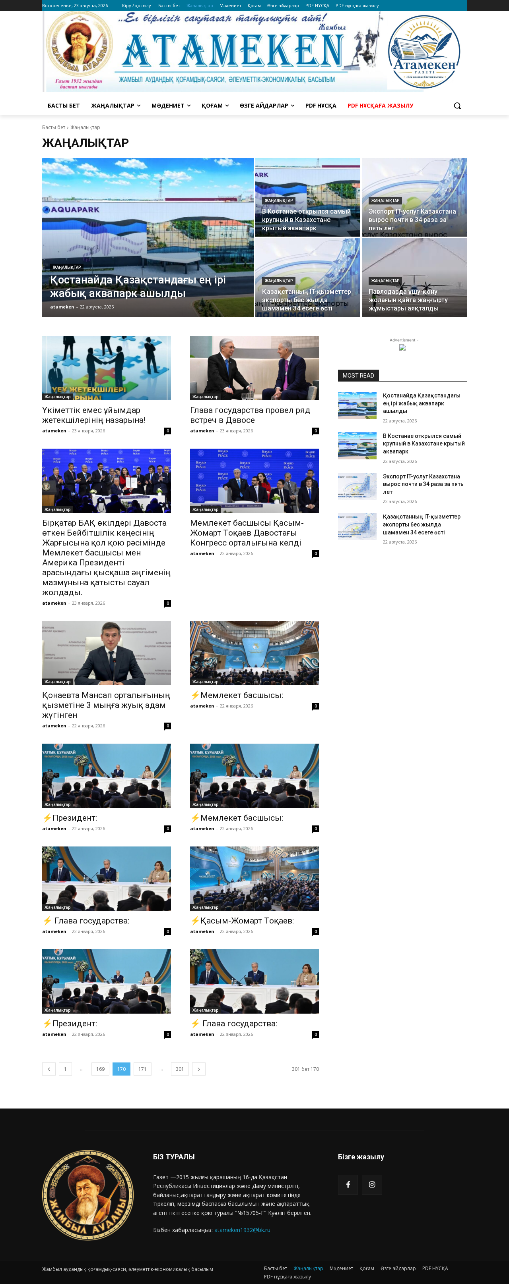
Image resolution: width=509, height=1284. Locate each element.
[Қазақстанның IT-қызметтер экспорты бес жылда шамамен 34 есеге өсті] (307, 277)
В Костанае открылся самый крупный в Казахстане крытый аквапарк (424, 444)
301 (180, 1069)
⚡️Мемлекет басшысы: (236, 695)
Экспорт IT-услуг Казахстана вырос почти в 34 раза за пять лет (423, 484)
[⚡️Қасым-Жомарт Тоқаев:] (254, 878)
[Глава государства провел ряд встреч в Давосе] (254, 368)
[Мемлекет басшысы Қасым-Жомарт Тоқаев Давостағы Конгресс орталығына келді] (254, 481)
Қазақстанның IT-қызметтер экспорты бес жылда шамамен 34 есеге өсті (421, 524)
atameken (54, 431)
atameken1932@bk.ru (242, 1230)
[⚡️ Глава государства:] (106, 878)
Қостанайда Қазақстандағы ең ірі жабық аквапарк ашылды (421, 403)
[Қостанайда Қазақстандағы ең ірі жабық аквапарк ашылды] (148, 237)
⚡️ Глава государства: (85, 920)
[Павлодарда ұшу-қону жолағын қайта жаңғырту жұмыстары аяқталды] (414, 277)
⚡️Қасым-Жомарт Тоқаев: (242, 920)
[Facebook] (348, 1185)
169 (100, 1069)
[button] (457, 105)
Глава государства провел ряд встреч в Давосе (250, 415)
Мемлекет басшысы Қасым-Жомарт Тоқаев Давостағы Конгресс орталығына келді (247, 533)
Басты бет (53, 127)
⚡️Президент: (69, 818)
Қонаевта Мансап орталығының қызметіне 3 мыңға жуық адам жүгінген (106, 705)
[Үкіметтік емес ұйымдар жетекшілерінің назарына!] (106, 368)
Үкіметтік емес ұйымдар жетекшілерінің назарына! (94, 415)
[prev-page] (49, 1069)
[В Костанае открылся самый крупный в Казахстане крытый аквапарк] (307, 197)
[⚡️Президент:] (106, 776)
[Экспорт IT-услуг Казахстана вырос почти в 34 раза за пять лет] (414, 197)
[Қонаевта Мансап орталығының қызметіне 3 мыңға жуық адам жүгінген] (106, 653)
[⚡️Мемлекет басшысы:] (254, 653)
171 (142, 1069)
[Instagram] (372, 1185)
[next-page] (199, 1069)
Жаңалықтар (67, 267)
